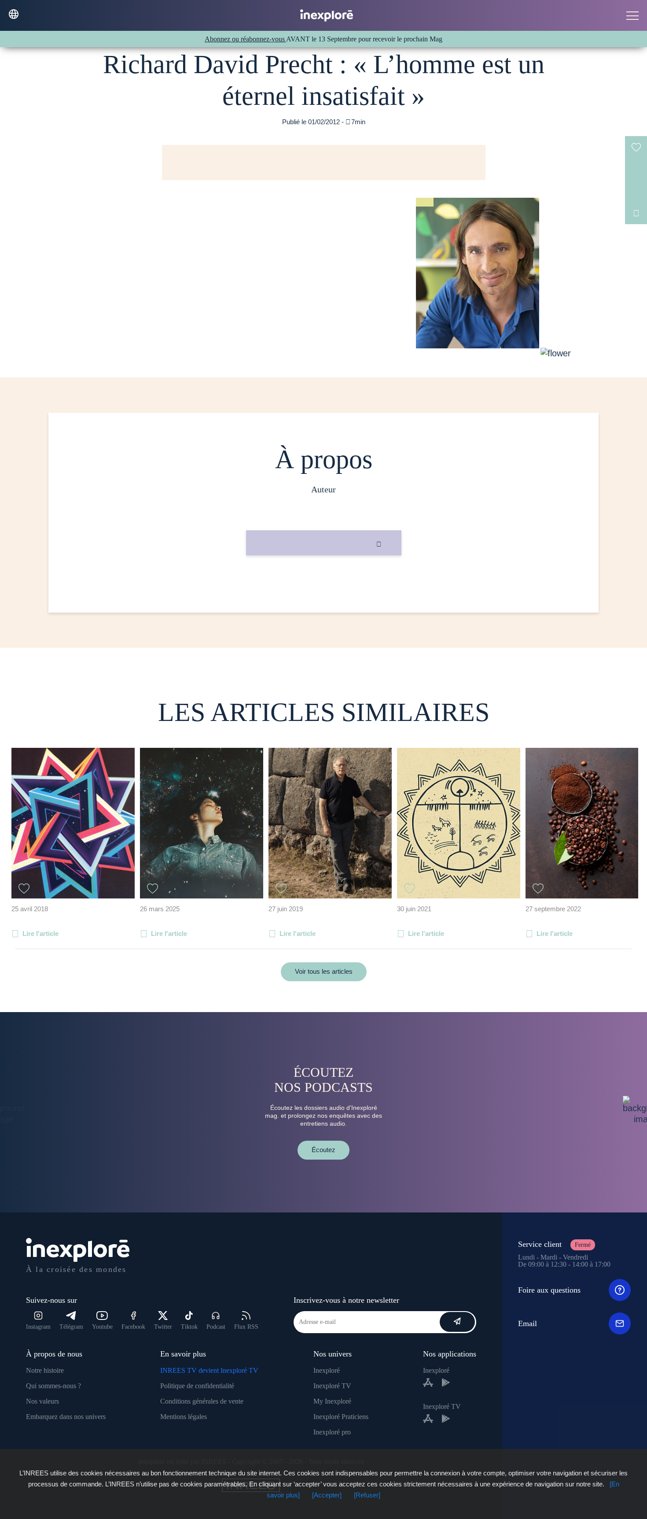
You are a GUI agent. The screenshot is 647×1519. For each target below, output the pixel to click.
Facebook (133, 1326)
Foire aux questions (549, 1290)
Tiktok (189, 1326)
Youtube (102, 1326)
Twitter (163, 1326)
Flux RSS (246, 1326)
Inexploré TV (332, 1386)
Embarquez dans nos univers (66, 1416)
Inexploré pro (332, 1432)
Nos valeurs (42, 1401)
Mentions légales (183, 1416)
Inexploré (326, 1370)
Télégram (71, 1326)
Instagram (38, 1326)
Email (527, 1323)
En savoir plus (323, 585)
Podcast (215, 1326)
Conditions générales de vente (201, 1401)
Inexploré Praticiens (340, 1416)
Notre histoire (45, 1370)
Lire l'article (40, 933)
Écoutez (323, 1149)
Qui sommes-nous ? (53, 1386)
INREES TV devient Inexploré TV (209, 1370)
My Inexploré (332, 1401)
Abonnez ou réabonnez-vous (245, 39)
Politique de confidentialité (197, 1386)
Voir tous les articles (324, 971)
